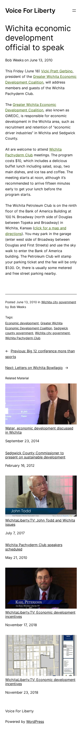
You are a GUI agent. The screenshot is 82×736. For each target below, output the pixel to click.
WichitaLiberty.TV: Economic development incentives (40, 614)
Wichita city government (58, 302)
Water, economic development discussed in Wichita (39, 430)
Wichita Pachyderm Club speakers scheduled (33, 547)
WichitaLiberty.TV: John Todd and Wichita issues (40, 522)
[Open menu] (74, 10)
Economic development (22, 323)
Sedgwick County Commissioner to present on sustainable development (35, 455)
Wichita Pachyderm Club (22, 338)
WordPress (35, 721)
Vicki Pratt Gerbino (57, 71)
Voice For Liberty (30, 10)
